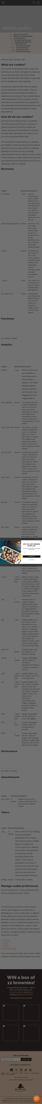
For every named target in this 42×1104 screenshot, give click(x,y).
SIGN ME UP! (31, 556)
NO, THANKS (31, 559)
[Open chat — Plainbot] (36, 1099)
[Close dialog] (41, 541)
